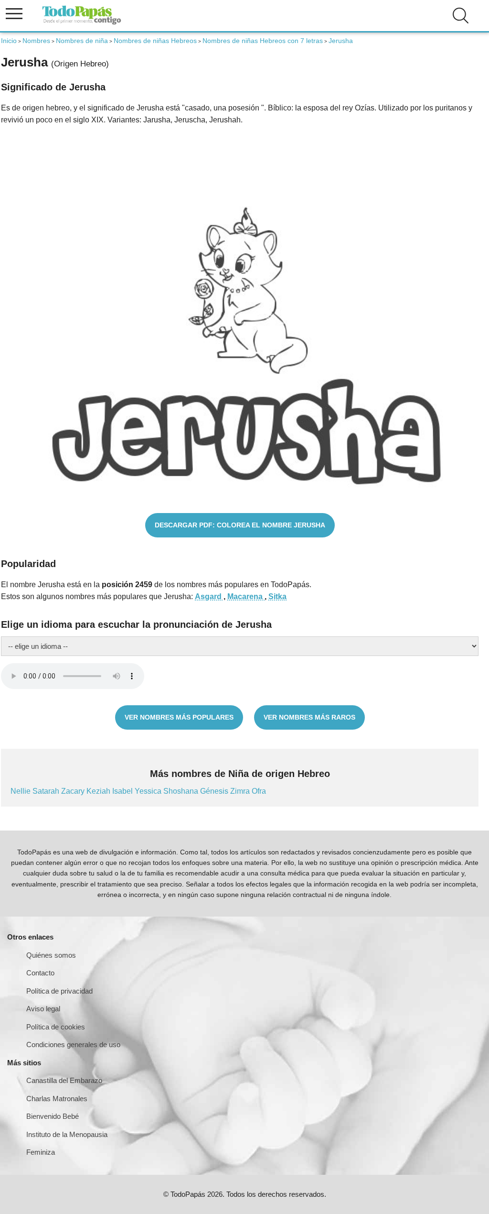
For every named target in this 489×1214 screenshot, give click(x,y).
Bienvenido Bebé (52, 1116)
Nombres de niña (82, 40)
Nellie (21, 791)
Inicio (9, 40)
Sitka (277, 596)
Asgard (209, 596)
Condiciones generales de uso (73, 1044)
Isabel (123, 791)
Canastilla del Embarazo (64, 1080)
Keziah (99, 791)
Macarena (246, 596)
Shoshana (181, 791)
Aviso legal (43, 1009)
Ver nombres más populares (179, 717)
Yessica (149, 791)
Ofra (259, 791)
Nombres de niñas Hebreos (155, 40)
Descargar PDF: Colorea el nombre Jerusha (240, 525)
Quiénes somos (51, 955)
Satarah (46, 791)
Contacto (40, 973)
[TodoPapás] (81, 23)
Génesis (215, 791)
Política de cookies (55, 1027)
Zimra (241, 791)
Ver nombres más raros (309, 717)
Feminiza (40, 1152)
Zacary (73, 791)
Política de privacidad (59, 991)
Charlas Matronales (56, 1098)
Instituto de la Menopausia (66, 1134)
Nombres (36, 40)
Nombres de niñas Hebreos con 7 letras (262, 40)
